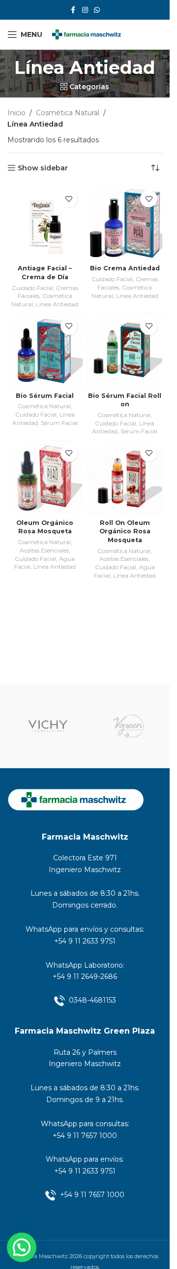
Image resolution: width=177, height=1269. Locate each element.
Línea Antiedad (57, 304)
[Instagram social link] (85, 10)
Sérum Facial (59, 422)
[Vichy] (47, 726)
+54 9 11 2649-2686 (85, 976)
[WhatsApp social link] (97, 10)
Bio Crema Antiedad (125, 268)
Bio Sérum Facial (45, 395)
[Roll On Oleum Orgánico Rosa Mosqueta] (125, 477)
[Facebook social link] (73, 10)
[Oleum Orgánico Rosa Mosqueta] (45, 477)
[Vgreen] (129, 726)
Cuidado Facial (32, 288)
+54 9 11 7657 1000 (85, 1135)
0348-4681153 (92, 1000)
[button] (21, 1247)
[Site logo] (86, 34)
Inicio (16, 112)
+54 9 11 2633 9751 (85, 941)
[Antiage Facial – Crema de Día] (45, 222)
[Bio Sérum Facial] (45, 350)
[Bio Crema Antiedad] (125, 222)
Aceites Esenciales (44, 550)
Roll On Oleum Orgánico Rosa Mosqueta (124, 531)
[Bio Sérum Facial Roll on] (125, 350)
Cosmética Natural (67, 112)
